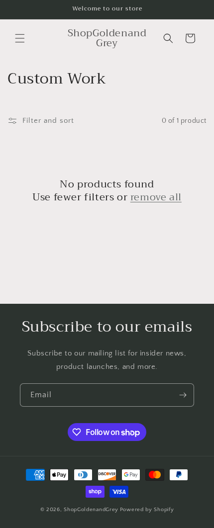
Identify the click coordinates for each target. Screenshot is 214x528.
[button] (20, 38)
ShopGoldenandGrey (91, 510)
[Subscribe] (183, 395)
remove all (156, 197)
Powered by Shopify (147, 510)
